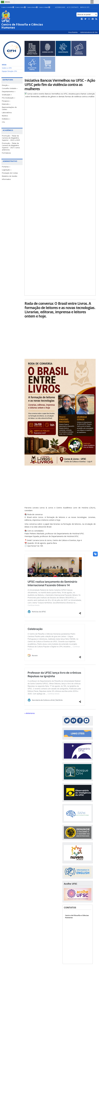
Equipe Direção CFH (9, 71)
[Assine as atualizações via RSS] (96, 19)
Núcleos (5, 116)
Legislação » (6, 170)
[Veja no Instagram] (93, 19)
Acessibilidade (60, 7)
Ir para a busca (32, 7)
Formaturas (6, 153)
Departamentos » (8, 91)
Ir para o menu (20, 7)
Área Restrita (73, 32)
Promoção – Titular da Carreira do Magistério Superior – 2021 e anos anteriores (11, 146)
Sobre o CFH (7, 68)
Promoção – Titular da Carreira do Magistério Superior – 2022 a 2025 (11, 138)
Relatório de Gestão (9, 176)
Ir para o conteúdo (7, 7)
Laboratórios (7, 112)
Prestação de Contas (10, 173)
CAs (3, 122)
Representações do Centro (9, 108)
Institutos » (6, 119)
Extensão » (6, 104)
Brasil (7, 2)
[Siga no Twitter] (85, 19)
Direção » (5, 85)
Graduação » (7, 95)
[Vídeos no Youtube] (89, 19)
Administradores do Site (89, 32)
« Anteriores (30, 713)
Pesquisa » (6, 101)
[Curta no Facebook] (82, 19)
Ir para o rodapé (44, 7)
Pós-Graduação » (8, 98)
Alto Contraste (72, 7)
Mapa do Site (84, 7)
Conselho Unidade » (9, 88)
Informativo (6, 179)
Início (4, 65)
